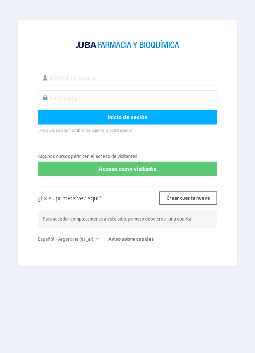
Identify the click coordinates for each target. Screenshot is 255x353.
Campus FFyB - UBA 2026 (127, 45)
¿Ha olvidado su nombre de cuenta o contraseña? (85, 130)
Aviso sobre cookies (131, 239)
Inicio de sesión (127, 117)
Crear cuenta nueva (188, 198)
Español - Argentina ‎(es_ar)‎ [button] (66, 239)
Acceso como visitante (128, 169)
